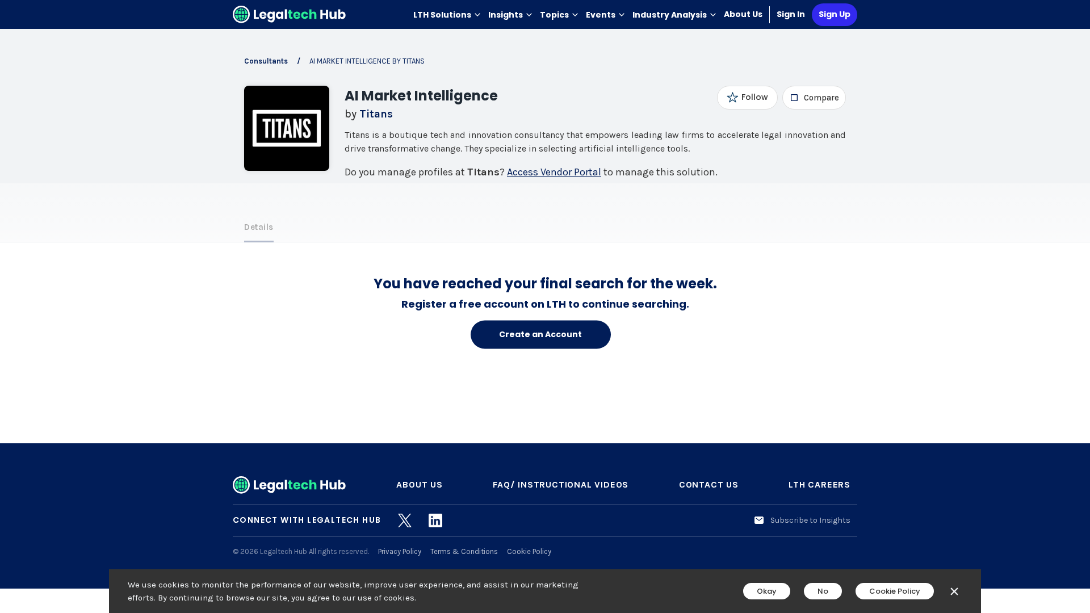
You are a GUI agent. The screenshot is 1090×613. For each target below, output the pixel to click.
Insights (505, 14)
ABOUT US (419, 484)
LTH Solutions (442, 14)
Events (600, 14)
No (823, 591)
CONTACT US (709, 484)
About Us (743, 14)
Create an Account (540, 334)
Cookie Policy (529, 551)
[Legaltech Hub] (289, 14)
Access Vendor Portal (554, 172)
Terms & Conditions (464, 551)
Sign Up (834, 14)
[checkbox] (814, 97)
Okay (767, 591)
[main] (545, 306)
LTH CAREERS (819, 484)
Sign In (791, 14)
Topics (554, 14)
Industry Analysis (669, 14)
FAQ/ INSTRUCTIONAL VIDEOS (560, 484)
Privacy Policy (399, 551)
